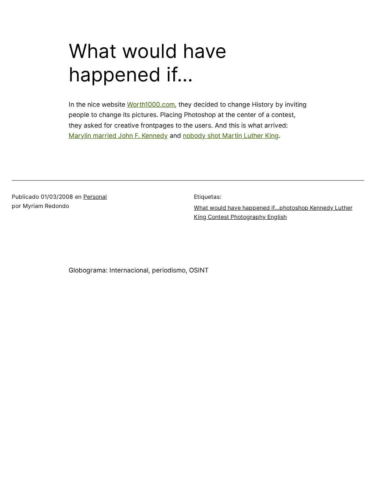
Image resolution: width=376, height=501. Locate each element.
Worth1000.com (151, 104)
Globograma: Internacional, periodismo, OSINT (139, 270)
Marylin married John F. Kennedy (118, 135)
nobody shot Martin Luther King (231, 135)
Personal (95, 196)
